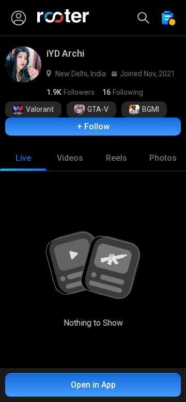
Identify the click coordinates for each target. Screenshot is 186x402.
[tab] (23, 158)
